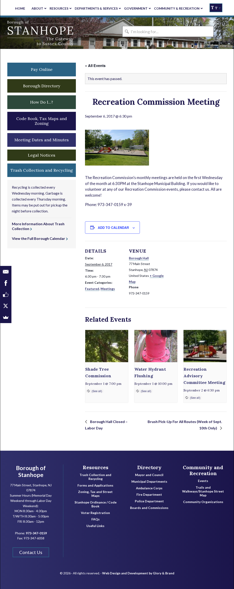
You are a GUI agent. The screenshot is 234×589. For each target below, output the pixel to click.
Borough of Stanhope (34, 33)
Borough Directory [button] (41, 85)
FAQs (95, 519)
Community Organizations (203, 502)
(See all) (97, 391)
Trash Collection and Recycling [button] (42, 170)
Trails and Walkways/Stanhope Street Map (203, 491)
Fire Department (149, 494)
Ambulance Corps (149, 488)
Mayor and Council (149, 475)
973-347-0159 (36, 533)
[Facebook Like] (5, 294)
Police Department (149, 501)
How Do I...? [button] (41, 102)
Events (203, 481)
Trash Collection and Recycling (95, 477)
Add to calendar (113, 227)
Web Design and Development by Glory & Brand (138, 573)
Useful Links (95, 526)
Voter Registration (95, 513)
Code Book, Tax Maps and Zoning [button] (41, 121)
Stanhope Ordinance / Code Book (95, 504)
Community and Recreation (203, 470)
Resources (95, 467)
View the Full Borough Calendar (38, 238)
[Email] (5, 271)
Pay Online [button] (42, 69)
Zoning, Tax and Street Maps (95, 494)
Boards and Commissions (149, 508)
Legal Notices (41, 155)
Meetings (108, 289)
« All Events (95, 65)
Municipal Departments (149, 481)
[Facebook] (5, 283)
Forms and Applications (95, 485)
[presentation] (106, 346)
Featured (92, 289)
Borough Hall (139, 258)
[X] (5, 306)
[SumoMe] (5, 317)
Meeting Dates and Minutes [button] (41, 139)
